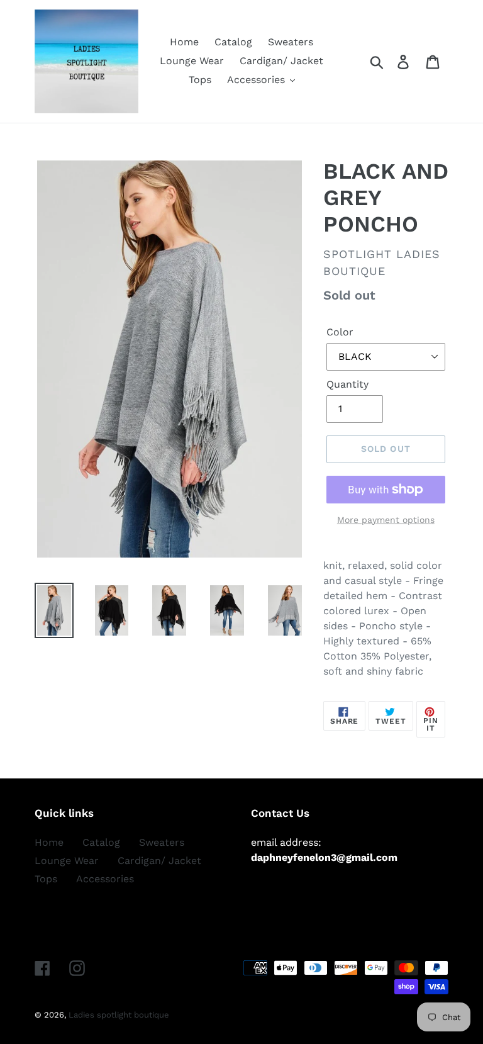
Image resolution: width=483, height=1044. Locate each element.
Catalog (101, 842)
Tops (46, 879)
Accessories (105, 879)
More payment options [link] (386, 520)
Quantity (347, 384)
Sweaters (161, 842)
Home (49, 842)
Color (339, 332)
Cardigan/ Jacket (159, 861)
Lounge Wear (67, 861)
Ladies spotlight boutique (119, 1014)
